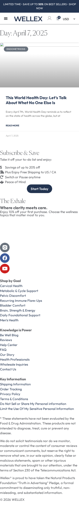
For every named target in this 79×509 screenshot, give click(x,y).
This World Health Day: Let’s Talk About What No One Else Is (36, 100)
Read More (12, 125)
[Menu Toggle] (6, 18)
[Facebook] (5, 258)
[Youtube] (5, 268)
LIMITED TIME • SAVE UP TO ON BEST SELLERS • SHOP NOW (39, 6)
